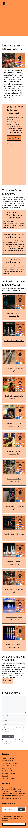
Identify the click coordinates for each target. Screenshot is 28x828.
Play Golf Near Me (7, 771)
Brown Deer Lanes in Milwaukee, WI (14, 452)
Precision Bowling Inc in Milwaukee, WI (14, 618)
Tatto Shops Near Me (8, 778)
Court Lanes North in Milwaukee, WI (14, 480)
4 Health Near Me (7, 760)
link (23, 798)
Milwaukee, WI (16, 290)
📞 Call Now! (14, 138)
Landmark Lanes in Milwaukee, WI (14, 563)
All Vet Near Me (7, 768)
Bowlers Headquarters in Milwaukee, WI (14, 397)
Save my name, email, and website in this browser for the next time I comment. (14, 730)
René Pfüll (5, 776)
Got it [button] (14, 824)
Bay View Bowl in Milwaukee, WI (14, 342)
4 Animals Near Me (8, 758)
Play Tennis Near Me (8, 773)
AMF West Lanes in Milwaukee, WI (14, 314)
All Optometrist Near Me (9, 763)
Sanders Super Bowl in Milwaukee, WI (14, 646)
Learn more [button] (5, 820)
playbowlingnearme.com (9, 667)
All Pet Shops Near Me (9, 766)
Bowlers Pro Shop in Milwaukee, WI (14, 425)
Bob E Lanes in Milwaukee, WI (14, 370)
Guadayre (5, 754)
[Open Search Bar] (20, 4)
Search (21, 809)
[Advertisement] (14, 22)
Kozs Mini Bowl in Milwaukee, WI (14, 535)
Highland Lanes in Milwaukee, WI (14, 508)
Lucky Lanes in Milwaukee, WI (14, 590)
